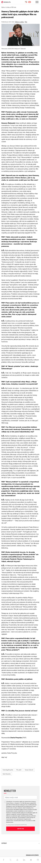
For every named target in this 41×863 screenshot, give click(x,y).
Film (26, 22)
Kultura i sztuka (19, 22)
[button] (39, 844)
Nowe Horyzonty (7, 774)
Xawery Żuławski (29, 770)
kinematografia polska (8, 770)
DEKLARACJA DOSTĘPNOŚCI (32, 855)
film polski (18, 770)
